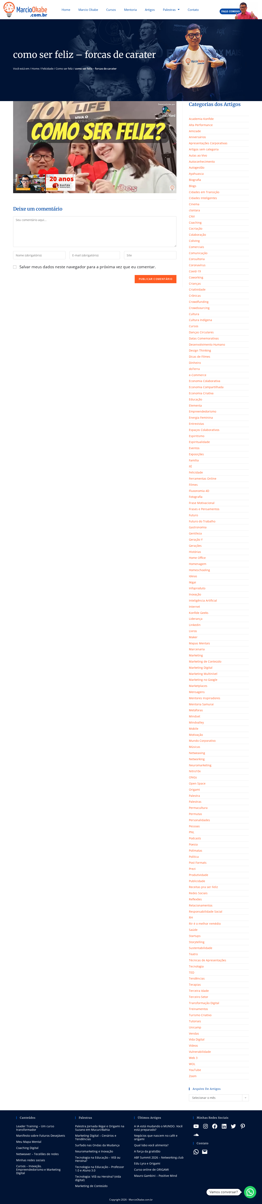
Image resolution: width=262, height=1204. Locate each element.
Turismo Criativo (200, 1015)
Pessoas (194, 826)
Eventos (194, 448)
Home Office (197, 558)
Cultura (194, 314)
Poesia (193, 844)
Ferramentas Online (202, 478)
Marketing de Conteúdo (205, 661)
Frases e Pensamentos (204, 509)
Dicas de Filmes (199, 356)
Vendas (194, 1033)
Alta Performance (201, 125)
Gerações (195, 546)
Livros (193, 631)
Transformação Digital (204, 1003)
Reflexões (195, 899)
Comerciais (196, 247)
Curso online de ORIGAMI (151, 1169)
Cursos (111, 10)
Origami (194, 789)
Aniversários (197, 137)
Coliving (194, 241)
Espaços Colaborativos (204, 430)
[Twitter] (233, 1126)
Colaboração (197, 235)
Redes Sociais (198, 893)
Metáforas (196, 710)
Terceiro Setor (198, 997)
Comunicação (198, 253)
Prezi (192, 869)
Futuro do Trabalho (202, 521)
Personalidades (199, 820)
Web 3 (193, 1058)
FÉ (190, 466)
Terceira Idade (199, 991)
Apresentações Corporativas (208, 143)
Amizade (195, 131)
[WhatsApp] (196, 1152)
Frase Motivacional (202, 503)
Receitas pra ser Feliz (203, 887)
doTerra (194, 369)
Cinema (194, 204)
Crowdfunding (199, 302)
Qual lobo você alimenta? (151, 1145)
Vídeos (193, 1045)
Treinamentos (198, 1009)
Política (194, 857)
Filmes (193, 485)
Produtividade (198, 875)
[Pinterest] (243, 1126)
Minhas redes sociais (30, 1160)
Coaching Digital (27, 1148)
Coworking (196, 277)
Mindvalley (196, 722)
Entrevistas (196, 424)
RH (191, 917)
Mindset (194, 716)
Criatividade (197, 289)
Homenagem (197, 564)
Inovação (195, 594)
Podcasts (195, 838)
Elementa (195, 405)
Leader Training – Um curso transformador (35, 1128)
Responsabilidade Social (205, 911)
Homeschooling (199, 570)
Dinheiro (195, 363)
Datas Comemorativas (204, 338)
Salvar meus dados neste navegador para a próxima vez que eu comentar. (87, 266)
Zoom (192, 1076)
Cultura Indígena (200, 320)
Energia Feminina (201, 417)
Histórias (195, 552)
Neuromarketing (200, 765)
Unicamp (195, 1027)
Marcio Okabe (88, 10)
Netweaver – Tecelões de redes (37, 1154)
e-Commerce (197, 375)
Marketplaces (198, 686)
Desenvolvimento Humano (207, 344)
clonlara (194, 210)
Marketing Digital (200, 668)
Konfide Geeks (198, 613)
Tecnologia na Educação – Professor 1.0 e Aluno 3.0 (99, 1168)
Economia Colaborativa (204, 381)
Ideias (193, 576)
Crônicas (195, 296)
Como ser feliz (64, 68)
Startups (195, 936)
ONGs (193, 777)
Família (194, 460)
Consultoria (197, 259)
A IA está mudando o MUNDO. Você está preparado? (158, 1128)
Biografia (195, 180)
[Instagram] (205, 1126)
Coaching (195, 222)
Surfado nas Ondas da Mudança (97, 1145)
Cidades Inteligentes (203, 198)
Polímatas (195, 850)
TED (191, 972)
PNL (191, 832)
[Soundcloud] (196, 1135)
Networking (197, 759)
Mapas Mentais (199, 643)
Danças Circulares (201, 332)
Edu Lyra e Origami (147, 1163)
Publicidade (197, 881)
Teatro (193, 954)
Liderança (195, 619)
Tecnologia (196, 966)
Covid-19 (195, 271)
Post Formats (198, 863)
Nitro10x (195, 771)
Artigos (150, 10)
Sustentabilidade (200, 948)
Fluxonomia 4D (199, 491)
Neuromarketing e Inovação (94, 1151)
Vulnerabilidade (200, 1052)
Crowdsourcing (199, 308)
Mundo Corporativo (202, 741)
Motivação (196, 735)
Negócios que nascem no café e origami (155, 1137)
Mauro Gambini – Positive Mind (155, 1176)
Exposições (196, 454)
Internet (194, 607)
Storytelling (196, 942)
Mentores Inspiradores (204, 698)
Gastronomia (198, 527)
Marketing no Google (203, 680)
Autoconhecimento (202, 161)
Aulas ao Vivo (198, 155)
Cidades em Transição (204, 192)
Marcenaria (197, 649)
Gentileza (195, 533)
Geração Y (196, 539)
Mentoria (130, 10)
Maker (193, 637)
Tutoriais (195, 1021)
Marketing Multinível (203, 674)
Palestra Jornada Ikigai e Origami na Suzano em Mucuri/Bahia (99, 1128)
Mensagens (197, 692)
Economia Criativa (201, 393)
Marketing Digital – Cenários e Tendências (95, 1137)
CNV (192, 216)
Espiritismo (196, 436)
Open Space (197, 783)
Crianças (195, 283)
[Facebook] (215, 1126)
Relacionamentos (200, 905)
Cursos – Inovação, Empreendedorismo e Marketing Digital (38, 1169)
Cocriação (195, 228)
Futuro (193, 515)
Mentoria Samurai (201, 704)
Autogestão (196, 167)
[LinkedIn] (224, 1126)
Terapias (195, 984)
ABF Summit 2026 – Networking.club (159, 1157)
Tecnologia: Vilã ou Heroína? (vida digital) (98, 1178)
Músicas (194, 747)
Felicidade (47, 68)
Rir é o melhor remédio (205, 924)
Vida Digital (196, 1039)
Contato (193, 10)
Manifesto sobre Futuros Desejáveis (40, 1135)
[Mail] (205, 1152)
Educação (195, 399)
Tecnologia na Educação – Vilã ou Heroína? (97, 1159)
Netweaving (197, 753)
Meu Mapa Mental (28, 1142)
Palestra (194, 796)
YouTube (195, 1070)
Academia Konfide (201, 119)
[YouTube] (196, 1126)
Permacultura (198, 808)
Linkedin (195, 625)
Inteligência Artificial (203, 600)
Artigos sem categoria (204, 149)
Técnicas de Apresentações (207, 960)
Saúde (193, 930)
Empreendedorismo (202, 411)
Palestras (169, 10)
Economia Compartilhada (206, 387)
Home (66, 10)
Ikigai (192, 582)
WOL (192, 1064)
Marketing (196, 655)
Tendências (197, 978)
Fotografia (195, 497)
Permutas (195, 814)
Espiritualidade (199, 442)
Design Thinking (200, 350)
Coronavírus (197, 265)
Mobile (193, 729)
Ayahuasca (196, 174)
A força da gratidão (147, 1151)
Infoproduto (197, 588)
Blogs (192, 186)
